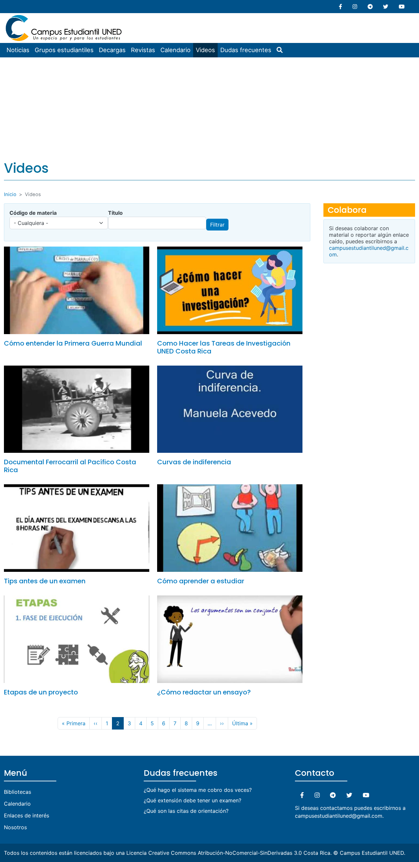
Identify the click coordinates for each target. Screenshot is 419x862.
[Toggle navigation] (129, 18)
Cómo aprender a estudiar (200, 581)
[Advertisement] (209, 106)
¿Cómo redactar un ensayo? (204, 692)
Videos (205, 49)
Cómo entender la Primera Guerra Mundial (73, 343)
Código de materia (33, 213)
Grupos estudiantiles (64, 49)
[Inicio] (64, 17)
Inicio (10, 194)
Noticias (18, 49)
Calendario (175, 49)
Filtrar (217, 224)
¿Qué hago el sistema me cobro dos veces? (198, 790)
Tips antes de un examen (44, 581)
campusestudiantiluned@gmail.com (338, 815)
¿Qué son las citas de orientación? (186, 811)
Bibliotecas (17, 792)
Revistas (143, 49)
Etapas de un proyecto (41, 692)
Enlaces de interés (26, 815)
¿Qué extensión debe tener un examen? (192, 800)
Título (115, 213)
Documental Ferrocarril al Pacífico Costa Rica (70, 465)
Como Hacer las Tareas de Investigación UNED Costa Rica (223, 347)
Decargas (112, 49)
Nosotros (15, 827)
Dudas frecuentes (245, 49)
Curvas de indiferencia (194, 462)
